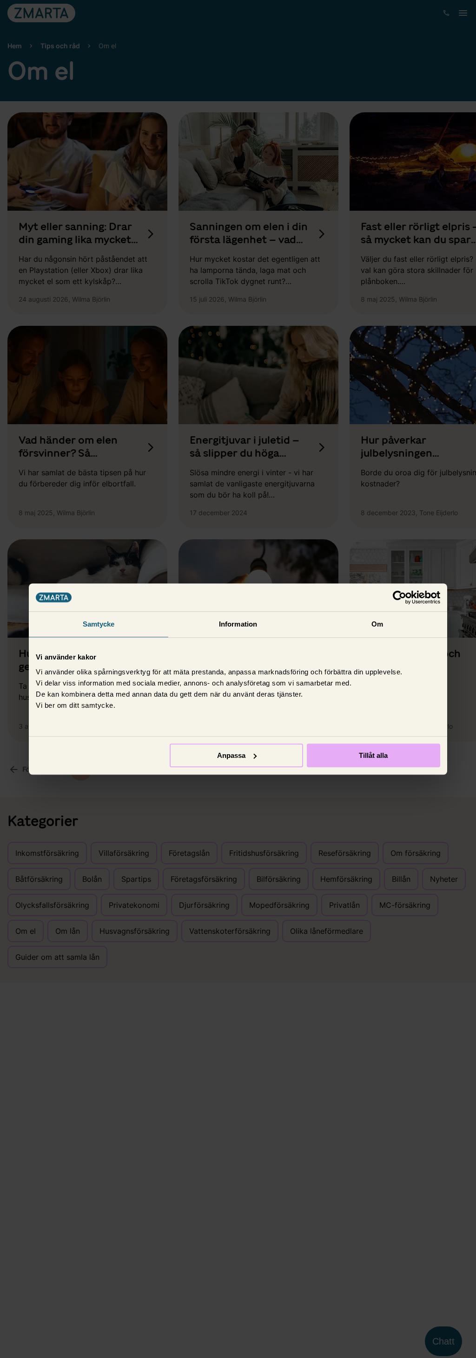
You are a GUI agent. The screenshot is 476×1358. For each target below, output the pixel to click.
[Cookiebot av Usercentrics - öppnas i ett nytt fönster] (399, 597)
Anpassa (231, 755)
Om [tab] (377, 624)
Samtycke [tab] (99, 624)
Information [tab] (238, 624)
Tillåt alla (373, 755)
